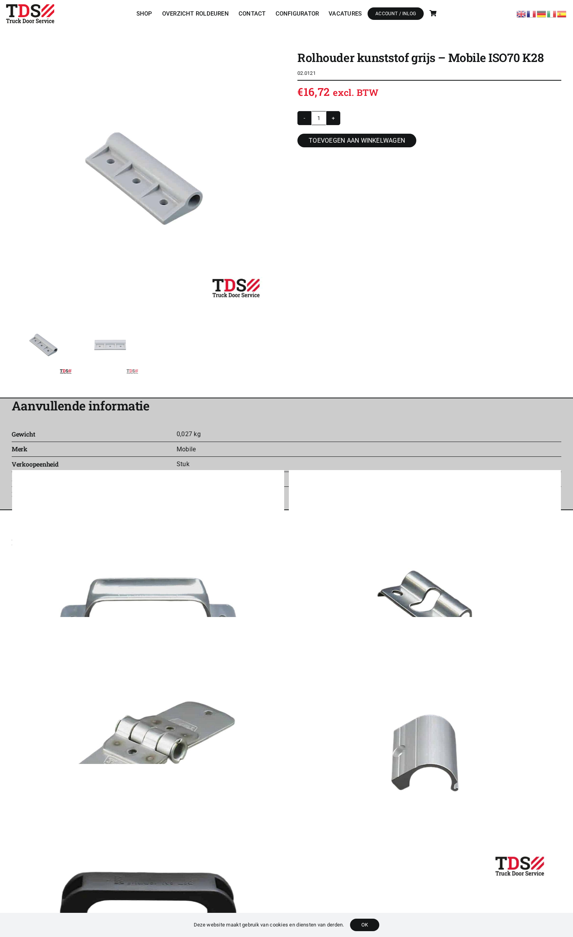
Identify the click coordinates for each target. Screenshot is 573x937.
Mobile (186, 449)
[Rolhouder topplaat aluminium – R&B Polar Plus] (425, 753)
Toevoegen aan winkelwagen (357, 140)
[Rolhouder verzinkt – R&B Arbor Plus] (425, 606)
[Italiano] (552, 13)
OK (364, 925)
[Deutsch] (542, 13)
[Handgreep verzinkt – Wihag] (148, 606)
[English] (521, 13)
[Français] (532, 13)
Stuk (183, 464)
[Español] (562, 13)
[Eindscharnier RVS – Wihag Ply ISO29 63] (148, 753)
